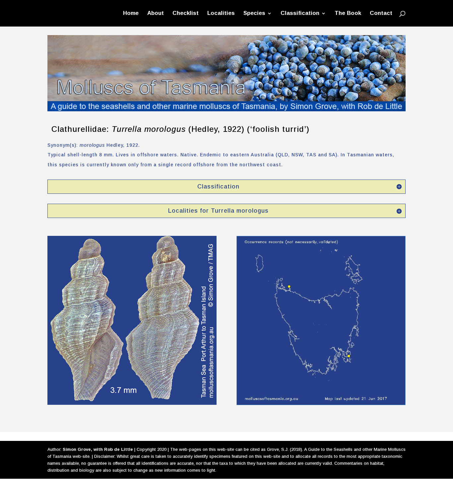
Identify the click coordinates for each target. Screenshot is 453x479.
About (155, 13)
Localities (221, 13)
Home (131, 13)
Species (254, 13)
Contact (381, 13)
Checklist (185, 13)
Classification (300, 13)
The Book (348, 13)
